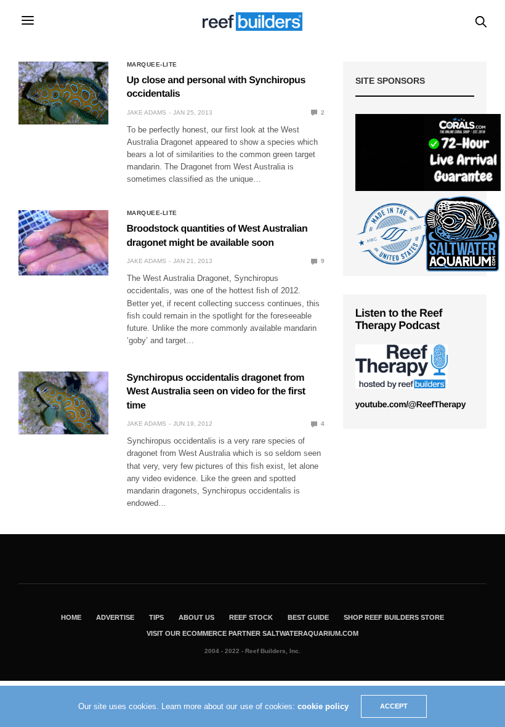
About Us (196, 617)
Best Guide (308, 617)
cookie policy (323, 706)
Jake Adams (146, 112)
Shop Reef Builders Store (394, 617)
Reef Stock (251, 617)
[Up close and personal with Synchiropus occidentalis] (63, 93)
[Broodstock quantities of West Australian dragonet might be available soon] (63, 242)
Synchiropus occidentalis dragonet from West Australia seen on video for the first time (216, 392)
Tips (156, 617)
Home (71, 617)
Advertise (115, 617)
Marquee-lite (152, 65)
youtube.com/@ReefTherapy (410, 404)
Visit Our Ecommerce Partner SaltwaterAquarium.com (252, 633)
